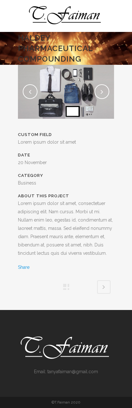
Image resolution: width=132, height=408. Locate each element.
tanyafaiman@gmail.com (72, 371)
